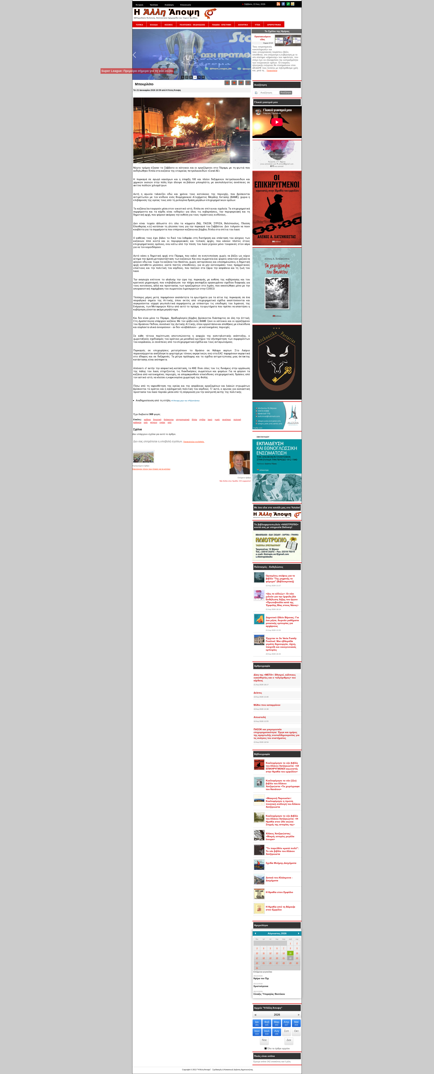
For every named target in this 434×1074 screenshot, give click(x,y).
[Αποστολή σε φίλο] (234, 82)
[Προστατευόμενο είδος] (288, 46)
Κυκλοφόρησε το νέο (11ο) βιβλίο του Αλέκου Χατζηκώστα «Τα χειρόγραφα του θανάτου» (283, 785)
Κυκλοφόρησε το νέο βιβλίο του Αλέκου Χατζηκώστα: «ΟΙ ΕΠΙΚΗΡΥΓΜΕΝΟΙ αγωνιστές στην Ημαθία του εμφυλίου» (282, 767)
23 (297, 958)
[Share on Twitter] (241, 82)
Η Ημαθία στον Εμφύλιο (279, 892)
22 (290, 958)
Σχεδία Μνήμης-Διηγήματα (281, 863)
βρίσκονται (169, 419)
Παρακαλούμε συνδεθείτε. (193, 442)
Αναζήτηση (169, 5)
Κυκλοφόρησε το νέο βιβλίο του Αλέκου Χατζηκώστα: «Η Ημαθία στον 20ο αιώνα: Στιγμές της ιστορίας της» (282, 820)
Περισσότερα (272, 71)
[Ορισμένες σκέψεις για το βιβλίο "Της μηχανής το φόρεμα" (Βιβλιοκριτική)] (259, 582)
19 (270, 958)
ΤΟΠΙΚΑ (139, 25)
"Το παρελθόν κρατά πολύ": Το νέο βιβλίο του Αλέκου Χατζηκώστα (282, 851)
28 (284, 963)
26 (270, 963)
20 (277, 958)
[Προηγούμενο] (255, 933)
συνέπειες (226, 419)
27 (277, 963)
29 (290, 963)
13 (277, 953)
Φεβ (266, 1023)
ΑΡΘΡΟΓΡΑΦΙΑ (274, 25)
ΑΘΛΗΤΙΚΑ (243, 25)
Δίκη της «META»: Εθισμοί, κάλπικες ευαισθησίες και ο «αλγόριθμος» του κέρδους (275, 677)
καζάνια (147, 419)
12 (270, 953)
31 (257, 968)
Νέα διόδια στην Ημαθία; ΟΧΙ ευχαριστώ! (235, 481)
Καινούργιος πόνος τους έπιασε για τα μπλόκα (151, 469)
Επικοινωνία (185, 5)
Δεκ (289, 1040)
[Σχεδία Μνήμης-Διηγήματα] (259, 870)
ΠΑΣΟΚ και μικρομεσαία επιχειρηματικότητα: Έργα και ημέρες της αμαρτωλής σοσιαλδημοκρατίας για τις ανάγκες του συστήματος (276, 733)
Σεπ (286, 1031)
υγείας (162, 422)
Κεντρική (139, 5)
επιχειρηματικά (182, 419)
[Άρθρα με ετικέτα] (174, 422)
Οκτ (296, 1031)
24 (257, 963)
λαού (210, 419)
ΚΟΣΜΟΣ (169, 25)
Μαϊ (296, 1023)
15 (290, 953)
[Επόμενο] (299, 933)
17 (257, 958)
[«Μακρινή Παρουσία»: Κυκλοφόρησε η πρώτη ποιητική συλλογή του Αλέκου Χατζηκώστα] (259, 805)
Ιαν (257, 1023)
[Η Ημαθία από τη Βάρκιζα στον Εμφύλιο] (259, 913)
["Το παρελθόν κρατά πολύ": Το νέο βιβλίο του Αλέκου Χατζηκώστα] (259, 855)
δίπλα (194, 419)
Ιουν (257, 1032)
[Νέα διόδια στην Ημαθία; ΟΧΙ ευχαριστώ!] (240, 475)
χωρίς (217, 419)
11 (264, 953)
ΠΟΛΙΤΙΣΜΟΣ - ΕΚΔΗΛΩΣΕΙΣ (192, 25)
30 (297, 963)
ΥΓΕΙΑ (257, 25)
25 (264, 963)
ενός (146, 422)
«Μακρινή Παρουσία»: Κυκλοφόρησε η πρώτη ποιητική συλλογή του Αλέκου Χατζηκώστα (283, 802)
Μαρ (276, 1023)
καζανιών (137, 422)
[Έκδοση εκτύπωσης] (227, 82)
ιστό (169, 422)
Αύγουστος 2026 (277, 933)
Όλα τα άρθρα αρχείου (278, 1048)
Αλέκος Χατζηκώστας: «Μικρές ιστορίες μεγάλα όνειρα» (280, 836)
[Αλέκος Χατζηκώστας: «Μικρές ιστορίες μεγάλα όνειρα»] (259, 840)
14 (284, 953)
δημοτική (157, 419)
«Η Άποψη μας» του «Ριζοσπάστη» (185, 401)
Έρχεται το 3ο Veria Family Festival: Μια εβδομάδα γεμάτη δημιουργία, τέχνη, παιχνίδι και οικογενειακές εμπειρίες (281, 644)
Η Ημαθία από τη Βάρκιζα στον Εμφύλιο (280, 908)
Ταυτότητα (154, 5)
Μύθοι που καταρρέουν (267, 705)
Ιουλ (266, 1032)
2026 (277, 1014)
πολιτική (237, 419)
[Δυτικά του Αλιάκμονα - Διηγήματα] (259, 884)
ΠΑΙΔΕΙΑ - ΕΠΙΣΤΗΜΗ (221, 25)
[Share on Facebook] (248, 82)
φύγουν (153, 422)
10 (257, 953)
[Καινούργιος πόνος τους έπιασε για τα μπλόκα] (143, 463)
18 (264, 958)
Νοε (264, 1040)
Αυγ (276, 1032)
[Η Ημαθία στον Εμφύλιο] (259, 899)
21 (284, 958)
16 (297, 953)
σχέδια (202, 419)
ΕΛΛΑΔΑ (154, 25)
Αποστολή (260, 717)
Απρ (286, 1023)
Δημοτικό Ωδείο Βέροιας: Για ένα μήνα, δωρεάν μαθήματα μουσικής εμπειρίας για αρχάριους (282, 621)
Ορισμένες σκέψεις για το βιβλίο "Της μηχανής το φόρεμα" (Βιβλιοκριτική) (280, 578)
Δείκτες (258, 692)
